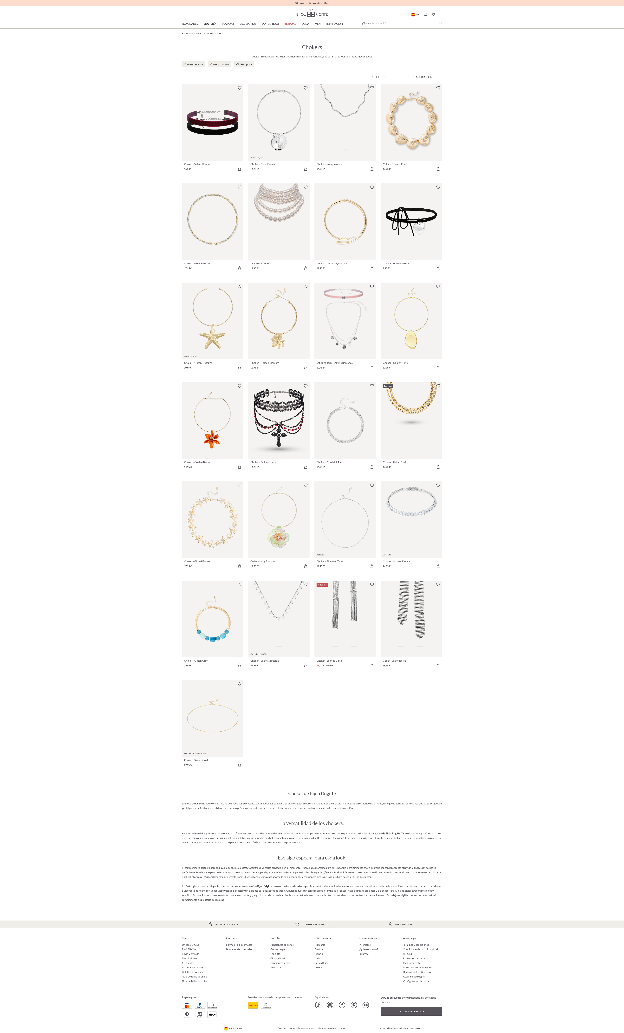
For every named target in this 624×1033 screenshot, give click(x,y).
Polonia (319, 967)
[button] (425, 14)
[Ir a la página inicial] (312, 12)
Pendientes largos (280, 962)
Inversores (365, 944)
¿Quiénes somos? (368, 949)
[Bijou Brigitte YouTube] (365, 1005)
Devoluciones (189, 958)
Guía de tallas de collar (194, 981)
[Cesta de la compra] (441, 14)
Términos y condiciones (416, 944)
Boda (305, 23)
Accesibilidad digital (414, 976)
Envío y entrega (190, 953)
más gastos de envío (309, 1028)
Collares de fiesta (403, 837)
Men (318, 23)
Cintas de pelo (278, 958)
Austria (319, 949)
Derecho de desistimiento (417, 967)
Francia (319, 953)
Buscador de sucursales (239, 949)
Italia (317, 958)
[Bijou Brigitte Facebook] (342, 1005)
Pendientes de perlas (282, 944)
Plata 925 (228, 23)
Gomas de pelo (278, 949)
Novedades (190, 23)
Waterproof (271, 23)
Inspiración (334, 23)
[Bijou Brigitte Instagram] (330, 1005)
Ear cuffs (275, 953)
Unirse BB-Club (191, 944)
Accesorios (248, 23)
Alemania (320, 944)
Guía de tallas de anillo (194, 976)
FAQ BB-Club (189, 949)
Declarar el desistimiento (417, 971)
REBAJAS (290, 23)
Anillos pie (276, 967)
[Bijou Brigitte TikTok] (318, 1005)
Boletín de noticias (192, 971)
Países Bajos (321, 962)
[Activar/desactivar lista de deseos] (239, 88)
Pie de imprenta (412, 962)
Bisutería (209, 23)
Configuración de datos (416, 981)
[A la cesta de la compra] (239, 169)
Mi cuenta (187, 962)
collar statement (191, 842)
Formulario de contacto (239, 944)
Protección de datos (414, 958)
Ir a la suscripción (411, 1011)
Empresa (364, 953)
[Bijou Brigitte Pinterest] (354, 1005)
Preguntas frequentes (194, 967)
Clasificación (422, 76)
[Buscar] (441, 23)
